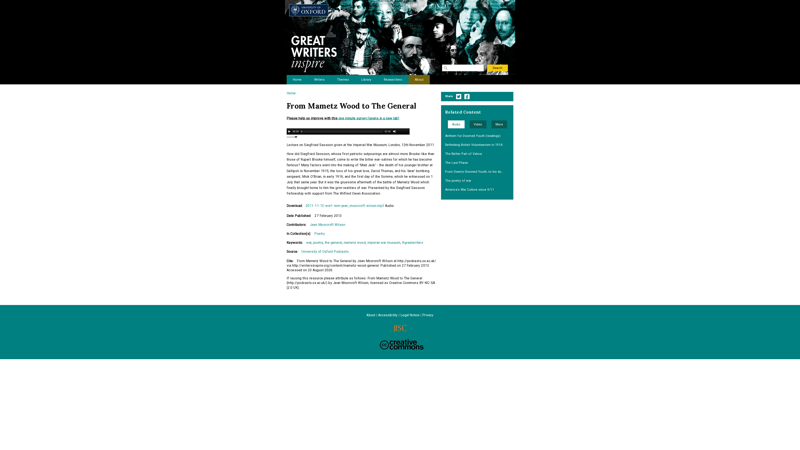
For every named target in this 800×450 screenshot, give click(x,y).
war (308, 243)
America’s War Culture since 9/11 (469, 189)
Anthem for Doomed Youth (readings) (472, 136)
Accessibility (388, 315)
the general (333, 243)
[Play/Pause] (289, 131)
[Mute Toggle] (394, 131)
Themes (343, 79)
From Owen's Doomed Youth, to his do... (474, 172)
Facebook (467, 96)
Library (366, 79)
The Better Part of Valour (463, 154)
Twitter (458, 96)
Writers (319, 79)
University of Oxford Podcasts (325, 252)
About (419, 79)
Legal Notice (409, 315)
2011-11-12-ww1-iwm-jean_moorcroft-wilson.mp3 (345, 206)
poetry (318, 243)
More (499, 124)
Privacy (427, 315)
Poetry (319, 234)
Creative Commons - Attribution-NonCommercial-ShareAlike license (402, 344)
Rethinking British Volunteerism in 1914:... (475, 145)
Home (297, 79)
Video (478, 124)
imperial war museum (383, 243)
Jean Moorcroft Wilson (327, 225)
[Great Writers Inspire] (308, 10)
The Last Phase (456, 163)
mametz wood (355, 243)
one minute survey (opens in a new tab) (369, 118)
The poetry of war (458, 180)
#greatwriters (412, 243)
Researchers (393, 79)
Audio (456, 124)
